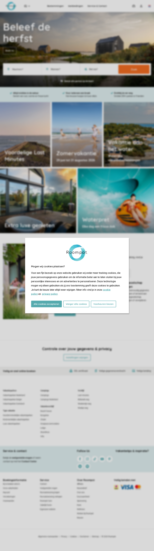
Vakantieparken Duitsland (13, 404)
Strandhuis (44, 432)
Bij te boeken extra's (11, 484)
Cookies (73, 536)
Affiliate (80, 484)
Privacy (64, 536)
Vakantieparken (9, 391)
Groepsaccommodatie (49, 424)
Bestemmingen (55, 6)
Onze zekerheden (10, 488)
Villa (42, 436)
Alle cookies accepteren (46, 304)
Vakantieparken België (12, 399)
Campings (44, 391)
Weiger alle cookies (76, 304)
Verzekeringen (9, 497)
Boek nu (9, 50)
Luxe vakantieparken (11, 424)
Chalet (43, 419)
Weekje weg (83, 408)
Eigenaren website (47, 509)
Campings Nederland (49, 399)
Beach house (46, 411)
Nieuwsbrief (82, 488)
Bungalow (44, 415)
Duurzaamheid (83, 497)
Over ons (81, 492)
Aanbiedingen (75, 6)
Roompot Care (46, 501)
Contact (43, 484)
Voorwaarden (8, 501)
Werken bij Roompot (85, 513)
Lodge (43, 428)
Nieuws (80, 518)
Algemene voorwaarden (48, 536)
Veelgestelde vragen (48, 488)
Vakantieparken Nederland (14, 395)
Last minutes (83, 395)
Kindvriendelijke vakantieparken (16, 419)
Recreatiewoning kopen (50, 492)
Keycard (6, 492)
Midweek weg (83, 399)
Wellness (81, 509)
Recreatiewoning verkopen (51, 497)
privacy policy (50, 293)
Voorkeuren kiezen (103, 304)
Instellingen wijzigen (77, 357)
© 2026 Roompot (109, 536)
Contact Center (29, 461)
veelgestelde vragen (22, 458)
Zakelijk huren (46, 505)
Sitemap (95, 536)
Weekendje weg (84, 404)
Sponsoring (81, 501)
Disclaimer (84, 536)
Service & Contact (97, 6)
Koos (79, 505)
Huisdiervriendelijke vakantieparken (17, 415)
